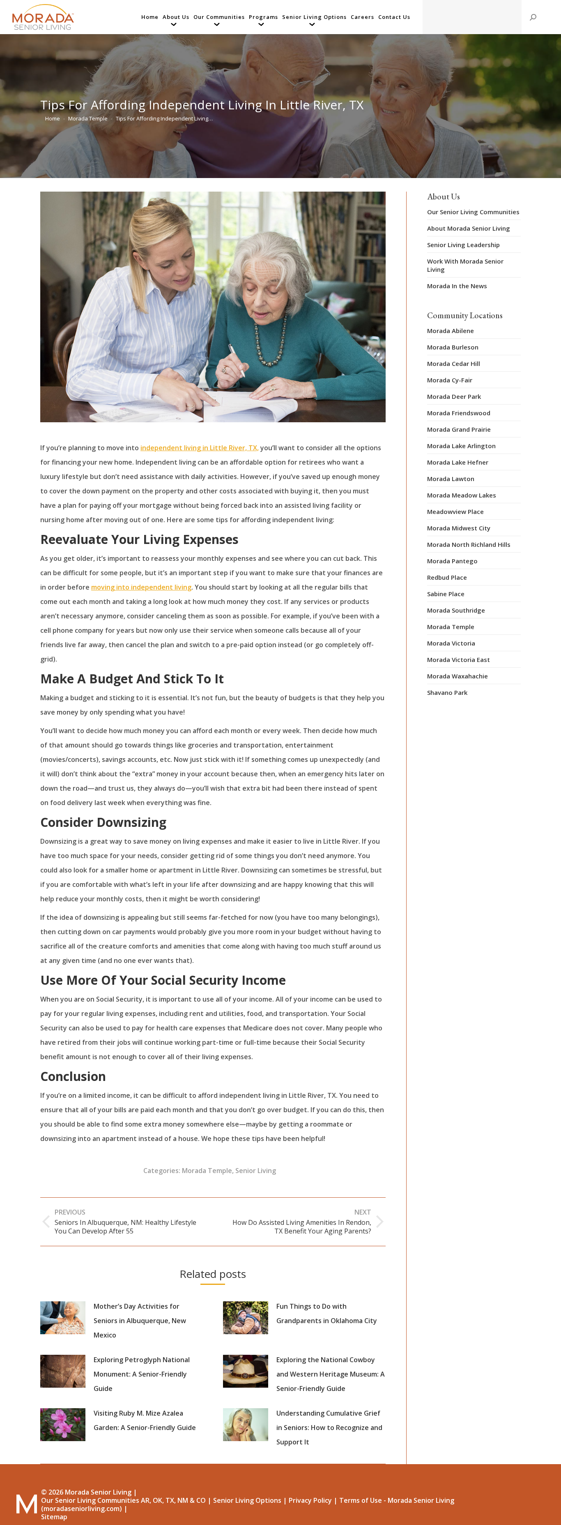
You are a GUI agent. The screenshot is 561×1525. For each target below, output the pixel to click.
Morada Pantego (452, 561)
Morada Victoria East (458, 659)
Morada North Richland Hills (468, 544)
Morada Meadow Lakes (461, 495)
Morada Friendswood (458, 413)
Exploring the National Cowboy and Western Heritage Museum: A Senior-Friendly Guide (330, 1374)
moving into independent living (141, 587)
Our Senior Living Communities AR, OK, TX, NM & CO (123, 1500)
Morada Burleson (452, 347)
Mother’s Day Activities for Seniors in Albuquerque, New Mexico (140, 1321)
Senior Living (255, 1170)
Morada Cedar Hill (453, 363)
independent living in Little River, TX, (199, 447)
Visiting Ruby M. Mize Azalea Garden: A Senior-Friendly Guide (145, 1420)
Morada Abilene (450, 330)
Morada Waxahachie (457, 676)
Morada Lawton (450, 478)
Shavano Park (447, 692)
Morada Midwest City (458, 528)
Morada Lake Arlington (461, 446)
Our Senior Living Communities (473, 212)
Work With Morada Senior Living (465, 265)
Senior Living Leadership (463, 245)
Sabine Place (445, 594)
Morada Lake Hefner (457, 462)
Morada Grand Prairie (459, 429)
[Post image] (62, 1317)
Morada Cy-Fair (449, 380)
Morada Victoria (451, 643)
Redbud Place (447, 577)
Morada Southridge (456, 610)
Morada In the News (457, 286)
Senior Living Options (247, 1500)
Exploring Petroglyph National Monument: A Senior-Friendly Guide (142, 1374)
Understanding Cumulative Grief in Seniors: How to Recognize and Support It (329, 1427)
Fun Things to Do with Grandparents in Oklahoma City (326, 1313)
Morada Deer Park (454, 396)
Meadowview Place (455, 511)
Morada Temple (207, 1170)
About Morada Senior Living (468, 228)
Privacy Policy (310, 1500)
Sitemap (54, 1516)
